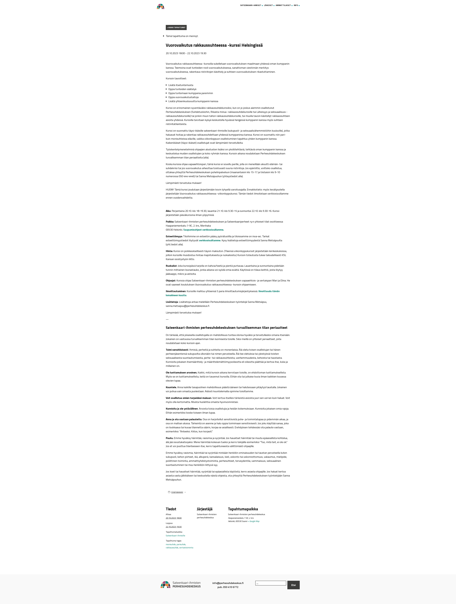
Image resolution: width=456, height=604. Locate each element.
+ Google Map (253, 521)
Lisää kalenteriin (177, 492)
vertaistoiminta (186, 547)
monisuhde (171, 544)
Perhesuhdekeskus (161, 6)
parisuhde (181, 544)
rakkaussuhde (172, 547)
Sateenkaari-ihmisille (175, 535)
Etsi (293, 585)
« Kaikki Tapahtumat (176, 27)
